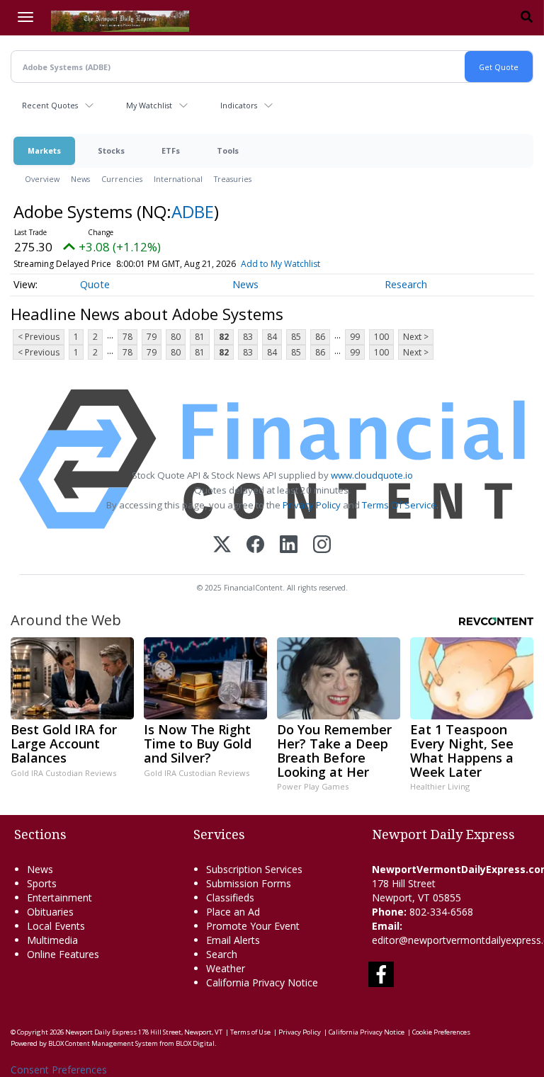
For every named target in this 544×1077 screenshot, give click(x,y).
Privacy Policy (312, 504)
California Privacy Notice (366, 1032)
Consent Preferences (59, 1069)
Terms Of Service (399, 504)
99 (355, 337)
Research (406, 284)
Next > (416, 337)
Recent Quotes (50, 105)
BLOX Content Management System (103, 1043)
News (80, 178)
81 (200, 337)
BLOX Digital (195, 1043)
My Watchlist (149, 105)
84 (272, 337)
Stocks (111, 150)
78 (127, 337)
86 (320, 337)
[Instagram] (321, 546)
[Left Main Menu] (25, 17)
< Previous (39, 337)
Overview (42, 178)
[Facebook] (255, 546)
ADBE (192, 211)
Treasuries (232, 178)
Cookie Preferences (441, 1032)
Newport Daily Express (101, 1032)
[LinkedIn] (288, 546)
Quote (95, 284)
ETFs (171, 150)
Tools (228, 150)
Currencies (121, 178)
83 (248, 337)
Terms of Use (250, 1032)
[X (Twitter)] (222, 546)
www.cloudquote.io (372, 475)
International (178, 178)
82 (224, 337)
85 (296, 337)
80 (176, 337)
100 (381, 337)
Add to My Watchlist (280, 264)
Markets (44, 150)
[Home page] (120, 19)
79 (152, 337)
